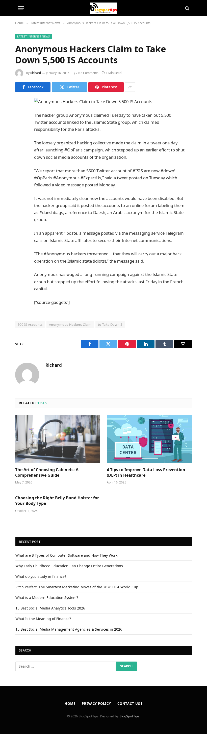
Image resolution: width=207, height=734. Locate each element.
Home (70, 703)
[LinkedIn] (20, 141)
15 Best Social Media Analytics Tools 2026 (50, 608)
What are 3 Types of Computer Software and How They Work (66, 555)
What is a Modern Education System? (46, 597)
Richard (35, 73)
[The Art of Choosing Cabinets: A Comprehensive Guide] (57, 439)
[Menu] (21, 8)
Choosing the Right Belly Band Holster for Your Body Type (57, 500)
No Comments (88, 73)
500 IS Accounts (30, 324)
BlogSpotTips (129, 716)
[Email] (20, 166)
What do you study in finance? (40, 576)
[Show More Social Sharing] (130, 87)
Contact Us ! (129, 703)
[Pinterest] (20, 153)
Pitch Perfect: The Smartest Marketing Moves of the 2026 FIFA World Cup (76, 587)
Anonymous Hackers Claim (70, 324)
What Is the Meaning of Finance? (43, 618)
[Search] (186, 8)
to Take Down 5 (110, 324)
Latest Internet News (33, 36)
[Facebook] (20, 115)
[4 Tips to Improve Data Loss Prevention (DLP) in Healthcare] (149, 439)
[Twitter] (20, 128)
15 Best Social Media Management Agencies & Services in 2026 (68, 629)
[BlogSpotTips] (103, 8)
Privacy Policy (96, 703)
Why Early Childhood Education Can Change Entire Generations (69, 565)
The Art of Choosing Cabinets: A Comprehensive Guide (47, 472)
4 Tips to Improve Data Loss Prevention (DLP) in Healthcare (146, 472)
